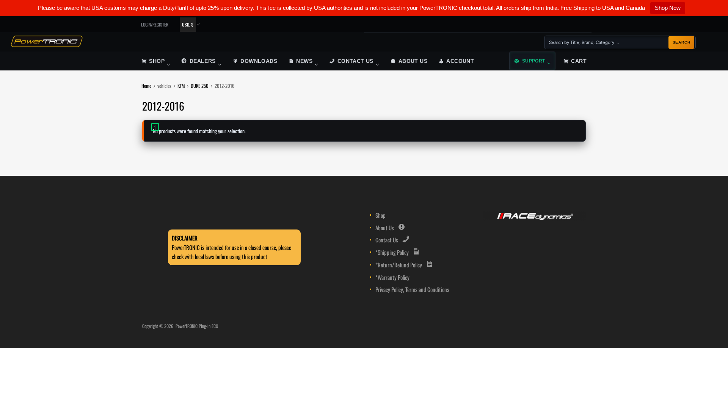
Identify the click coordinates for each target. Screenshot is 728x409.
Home (146, 85)
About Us (413, 61)
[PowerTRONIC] (47, 45)
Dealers (203, 61)
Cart (579, 61)
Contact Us (355, 61)
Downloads (258, 61)
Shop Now (668, 8)
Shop (157, 61)
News (304, 61)
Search (681, 42)
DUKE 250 (200, 85)
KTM (181, 85)
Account (460, 61)
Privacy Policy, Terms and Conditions (412, 289)
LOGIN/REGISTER (154, 24)
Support (533, 61)
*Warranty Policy (392, 277)
